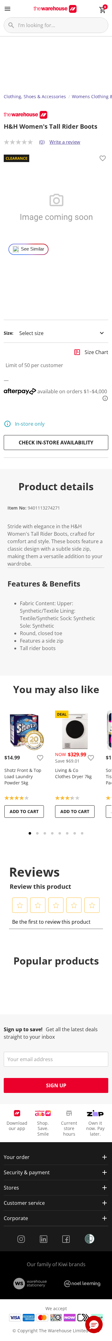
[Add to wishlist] (102, 159)
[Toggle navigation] (7, 8)
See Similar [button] (32, 249)
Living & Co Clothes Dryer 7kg (73, 773)
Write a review (64, 142)
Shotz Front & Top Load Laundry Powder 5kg (22, 776)
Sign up (56, 1085)
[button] (20, 905)
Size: (8, 333)
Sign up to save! (23, 1029)
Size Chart (96, 352)
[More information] (103, 398)
